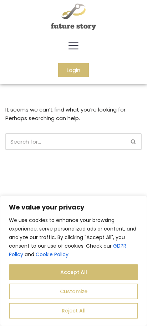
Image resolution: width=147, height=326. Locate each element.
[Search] (134, 141)
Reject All (74, 310)
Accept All (73, 272)
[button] (73, 46)
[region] (73, 261)
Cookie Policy (52, 254)
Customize (73, 291)
